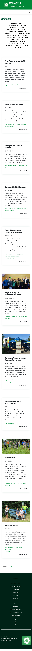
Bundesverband (14, 25)
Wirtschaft (17, 47)
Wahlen (25, 45)
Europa (22, 27)
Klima (9, 35)
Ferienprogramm (10, 382)
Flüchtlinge (12, 31)
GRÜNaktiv (8, 33)
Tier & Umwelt (13, 43)
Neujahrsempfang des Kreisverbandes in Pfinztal (13, 294)
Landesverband (23, 37)
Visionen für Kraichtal (13, 45)
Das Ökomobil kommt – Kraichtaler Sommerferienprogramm (15, 359)
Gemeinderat (22, 31)
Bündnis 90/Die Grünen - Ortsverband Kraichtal (16, 5)
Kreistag (24, 35)
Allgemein (13, 23)
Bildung (21, 23)
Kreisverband (11, 37)
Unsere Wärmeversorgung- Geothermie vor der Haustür (13, 231)
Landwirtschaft (14, 39)
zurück (5, 566)
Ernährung (13, 27)
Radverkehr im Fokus (11, 526)
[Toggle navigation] (29, 12)
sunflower (12, 638)
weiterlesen (23, 88)
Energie (23, 25)
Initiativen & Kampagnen (22, 33)
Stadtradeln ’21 (10, 458)
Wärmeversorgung (10, 258)
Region (22, 41)
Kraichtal (16, 35)
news (23, 39)
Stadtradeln (8, 485)
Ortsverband (14, 41)
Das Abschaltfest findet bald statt (15, 187)
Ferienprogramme (13, 29)
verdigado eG (10, 640)
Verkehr (23, 43)
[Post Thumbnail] (16, 281)
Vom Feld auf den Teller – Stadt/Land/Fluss (13, 402)
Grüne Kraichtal (15, 3)
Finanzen (24, 29)
